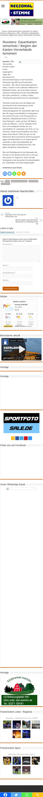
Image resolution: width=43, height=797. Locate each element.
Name (5, 265)
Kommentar (8, 244)
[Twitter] (10, 174)
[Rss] (13, 438)
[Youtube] (26, 438)
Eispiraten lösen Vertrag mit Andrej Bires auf (15, 214)
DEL (18, 33)
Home (4, 31)
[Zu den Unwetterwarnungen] (9, 312)
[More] (24, 174)
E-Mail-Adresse (9, 273)
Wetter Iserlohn (19, 301)
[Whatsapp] (14, 174)
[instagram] (30, 438)
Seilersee (5, 183)
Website (6, 280)
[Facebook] (5, 174)
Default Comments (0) (7, 232)
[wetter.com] (8, 327)
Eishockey (11, 33)
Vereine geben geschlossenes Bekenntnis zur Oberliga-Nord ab (26, 221)
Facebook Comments (23, 232)
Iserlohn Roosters (19, 181)
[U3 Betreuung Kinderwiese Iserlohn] (21, 22)
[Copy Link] (19, 174)
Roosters (33, 181)
